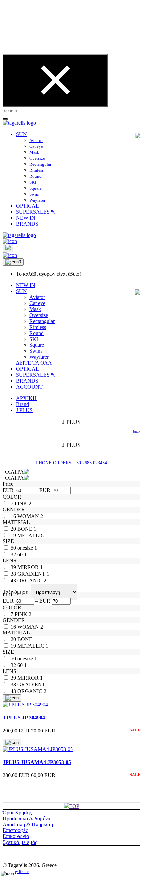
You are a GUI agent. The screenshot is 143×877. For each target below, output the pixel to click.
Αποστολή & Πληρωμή (28, 824)
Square (35, 188)
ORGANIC (30, 580)
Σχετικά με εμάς (20, 842)
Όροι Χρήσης (17, 812)
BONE (25, 529)
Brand (22, 404)
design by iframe (16, 871)
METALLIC (31, 535)
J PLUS (24, 410)
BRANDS (27, 224)
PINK (22, 503)
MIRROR (28, 567)
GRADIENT (32, 574)
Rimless (36, 170)
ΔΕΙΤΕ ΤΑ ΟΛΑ (34, 363)
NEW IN (25, 218)
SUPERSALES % (35, 212)
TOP (74, 806)
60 (20, 554)
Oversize (37, 158)
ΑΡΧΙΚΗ (26, 398)
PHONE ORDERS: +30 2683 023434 (71, 462)
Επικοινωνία (16, 836)
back (136, 431)
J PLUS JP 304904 (24, 717)
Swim (34, 194)
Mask (34, 152)
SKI (32, 182)
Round (35, 176)
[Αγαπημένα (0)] (10, 255)
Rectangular (40, 164)
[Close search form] (55, 80)
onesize (25, 548)
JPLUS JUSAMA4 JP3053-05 (37, 762)
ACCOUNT (29, 387)
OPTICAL (27, 206)
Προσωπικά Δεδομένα (26, 818)
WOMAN (28, 516)
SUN (21, 134)
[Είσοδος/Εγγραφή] (10, 241)
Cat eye (36, 146)
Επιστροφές (15, 830)
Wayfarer (37, 200)
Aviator (36, 140)
